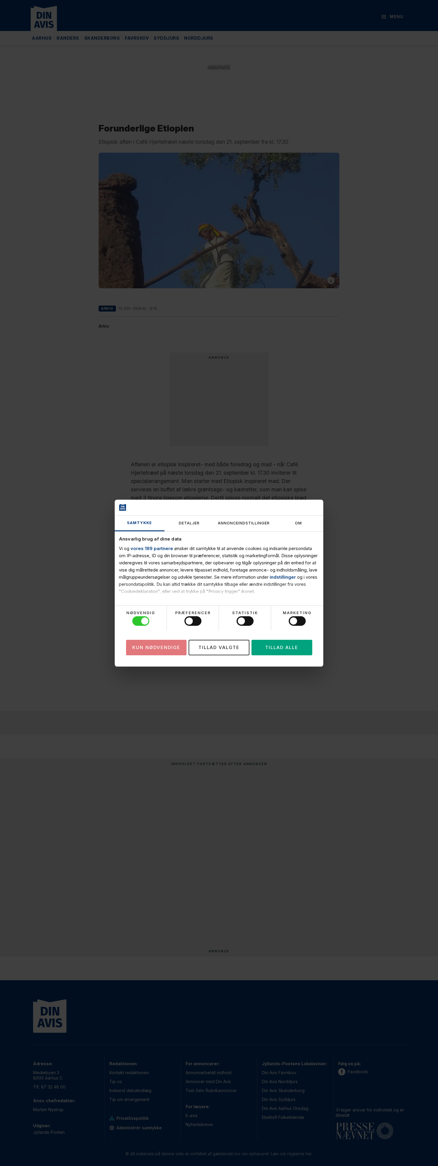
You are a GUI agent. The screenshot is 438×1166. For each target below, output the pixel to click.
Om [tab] (298, 523)
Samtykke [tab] (139, 523)
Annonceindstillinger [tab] (244, 523)
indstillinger (283, 577)
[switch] (192, 621)
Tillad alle (281, 647)
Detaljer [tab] (189, 523)
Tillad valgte (219, 647)
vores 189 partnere (152, 548)
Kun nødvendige (156, 647)
